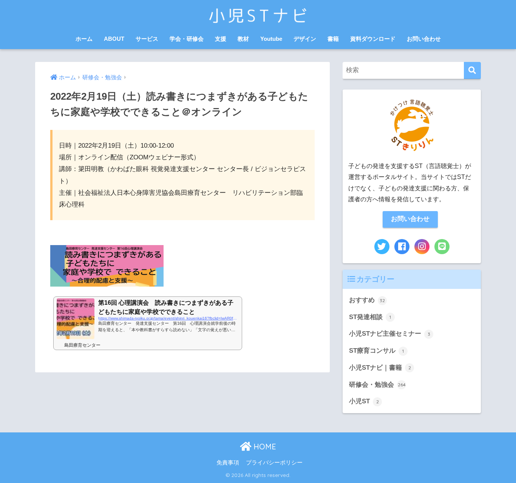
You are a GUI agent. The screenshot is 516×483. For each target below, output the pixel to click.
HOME (263, 446)
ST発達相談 (370, 317)
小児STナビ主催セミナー (389, 333)
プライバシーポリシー (274, 463)
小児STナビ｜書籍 (380, 367)
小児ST (364, 401)
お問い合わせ (424, 38)
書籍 (333, 38)
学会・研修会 (187, 38)
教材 (243, 38)
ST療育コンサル (376, 350)
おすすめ (367, 300)
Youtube (271, 38)
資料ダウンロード (372, 38)
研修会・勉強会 (377, 384)
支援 (220, 38)
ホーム (84, 38)
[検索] (472, 70)
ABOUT (114, 38)
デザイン (305, 38)
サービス (147, 38)
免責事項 (227, 463)
